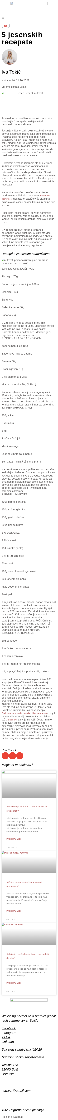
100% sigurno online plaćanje (23, 1110)
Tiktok (6, 1037)
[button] (5, 755)
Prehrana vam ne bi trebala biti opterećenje (24, 713)
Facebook (9, 1028)
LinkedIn (8, 1042)
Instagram (9, 1033)
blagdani (12, 719)
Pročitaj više (13, 839)
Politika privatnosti (12, 1117)
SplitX (34, 1020)
